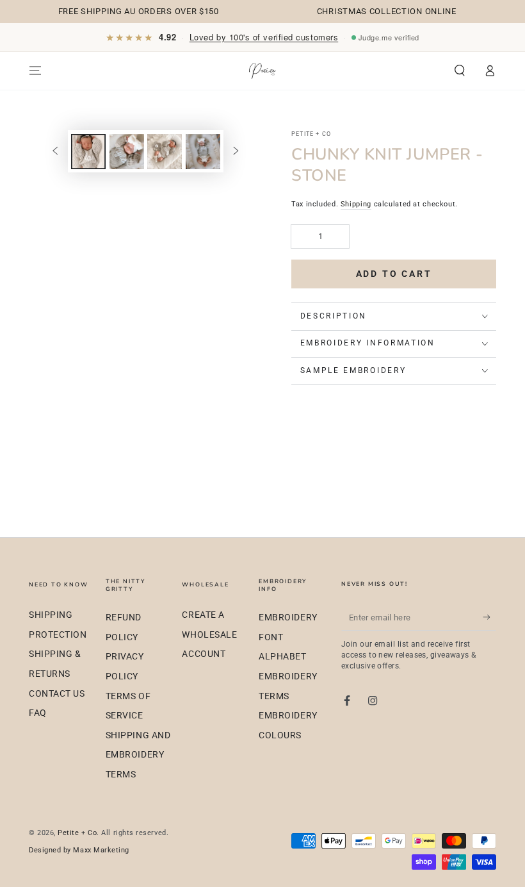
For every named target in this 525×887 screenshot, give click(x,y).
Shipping (356, 204)
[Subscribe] (489, 617)
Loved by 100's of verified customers (264, 37)
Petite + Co (77, 833)
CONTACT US (57, 693)
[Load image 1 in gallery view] (88, 151)
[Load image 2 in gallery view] (126, 151)
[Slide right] (236, 152)
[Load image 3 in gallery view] (164, 151)
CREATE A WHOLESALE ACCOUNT (209, 634)
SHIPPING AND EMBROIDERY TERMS (138, 755)
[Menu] (35, 70)
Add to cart (394, 274)
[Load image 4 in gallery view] (203, 151)
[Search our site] (460, 70)
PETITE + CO (311, 134)
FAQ (38, 713)
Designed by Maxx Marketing (79, 850)
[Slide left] (55, 152)
